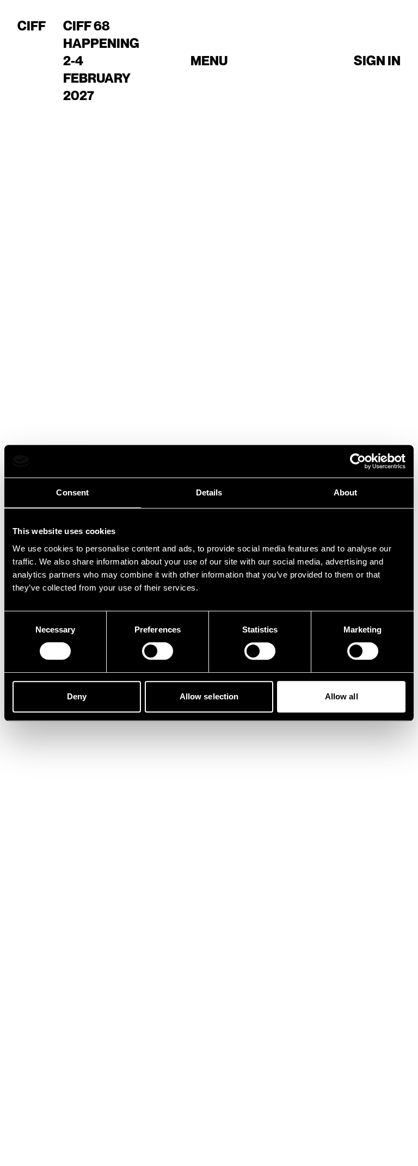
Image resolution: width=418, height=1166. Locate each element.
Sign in (377, 61)
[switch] (157, 651)
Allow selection (209, 696)
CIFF (31, 26)
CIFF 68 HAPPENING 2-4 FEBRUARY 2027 (101, 60)
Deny (77, 696)
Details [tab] (209, 492)
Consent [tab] (72, 492)
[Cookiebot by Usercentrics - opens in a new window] (357, 461)
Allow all (341, 696)
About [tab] (346, 492)
